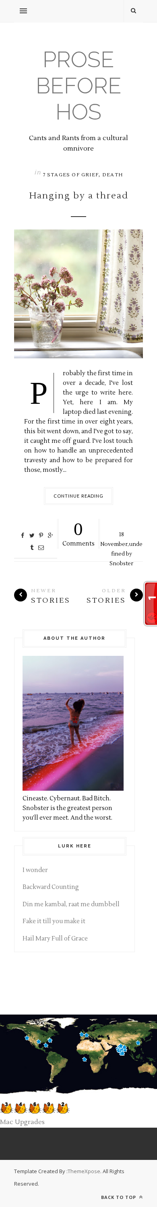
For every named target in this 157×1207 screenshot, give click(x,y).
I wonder (35, 870)
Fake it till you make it (54, 921)
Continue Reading (79, 495)
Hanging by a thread (78, 195)
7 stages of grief (71, 175)
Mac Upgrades (22, 1122)
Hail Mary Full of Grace (55, 938)
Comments (78, 533)
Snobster (121, 563)
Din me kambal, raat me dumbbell (71, 904)
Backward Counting (51, 887)
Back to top (119, 1197)
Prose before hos (79, 85)
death (112, 175)
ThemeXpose (84, 1171)
